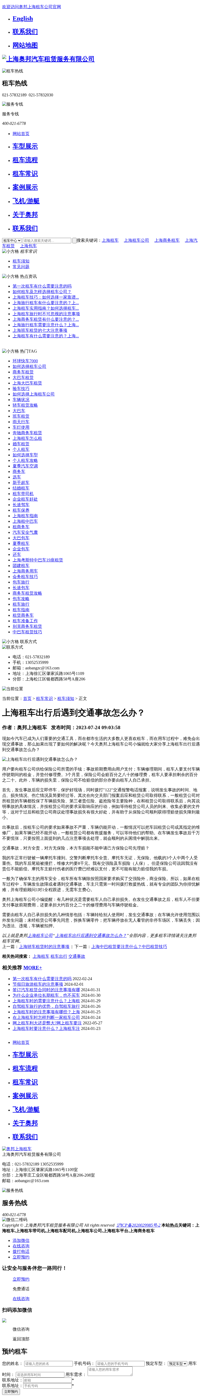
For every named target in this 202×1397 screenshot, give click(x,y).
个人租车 (21, 449)
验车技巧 (21, 388)
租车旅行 (21, 604)
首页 (27, 698)
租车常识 (25, 173)
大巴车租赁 (23, 377)
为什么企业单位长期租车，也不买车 (46, 995)
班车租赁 (21, 416)
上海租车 (110, 240)
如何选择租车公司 (29, 366)
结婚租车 (21, 488)
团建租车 (21, 565)
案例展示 (25, 187)
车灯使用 (21, 427)
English (23, 18)
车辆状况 (21, 399)
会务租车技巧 (25, 576)
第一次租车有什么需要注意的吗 (42, 286)
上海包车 (28, 246)
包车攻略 (21, 598)
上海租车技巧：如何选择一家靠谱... (46, 297)
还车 (17, 554)
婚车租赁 (21, 444)
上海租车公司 (136, 240)
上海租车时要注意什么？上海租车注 (46, 1028)
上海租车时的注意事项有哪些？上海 (46, 1012)
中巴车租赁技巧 (27, 632)
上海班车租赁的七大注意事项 (40, 330)
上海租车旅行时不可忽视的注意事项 (46, 314)
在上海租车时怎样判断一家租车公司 (46, 1017)
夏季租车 (21, 543)
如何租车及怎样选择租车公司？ (42, 291)
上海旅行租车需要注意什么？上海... (46, 325)
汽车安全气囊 (25, 532)
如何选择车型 (25, 455)
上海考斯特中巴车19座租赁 (38, 560)
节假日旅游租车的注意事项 (38, 984)
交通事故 (76, 956)
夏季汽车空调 (25, 466)
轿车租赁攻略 (25, 405)
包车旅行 (21, 582)
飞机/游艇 (26, 201)
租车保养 (21, 510)
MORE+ (32, 967)
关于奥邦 (25, 214)
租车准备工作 (25, 621)
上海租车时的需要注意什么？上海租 (46, 1001)
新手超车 (21, 482)
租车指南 (21, 610)
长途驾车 (21, 504)
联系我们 (25, 31)
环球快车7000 (25, 361)
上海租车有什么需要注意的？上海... (46, 336)
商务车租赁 (23, 372)
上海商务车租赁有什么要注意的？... (46, 319)
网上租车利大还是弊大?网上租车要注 (47, 1023)
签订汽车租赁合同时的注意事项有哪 (46, 990)
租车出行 (58, 956)
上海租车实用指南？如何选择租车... (46, 308)
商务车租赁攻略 (27, 593)
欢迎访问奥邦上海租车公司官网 (31, 6)
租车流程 (25, 159)
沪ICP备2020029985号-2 (138, 1225)
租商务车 (21, 527)
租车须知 (21, 261)
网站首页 (21, 133)
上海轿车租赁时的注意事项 (44, 946)
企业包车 (21, 549)
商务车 (19, 471)
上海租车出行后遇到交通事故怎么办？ (91, 935)
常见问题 (21, 266)
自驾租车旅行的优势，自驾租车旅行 (46, 1006)
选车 (17, 477)
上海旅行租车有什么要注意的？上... (46, 302)
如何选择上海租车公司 (34, 394)
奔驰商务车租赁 (27, 433)
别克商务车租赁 (27, 626)
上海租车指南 (25, 516)
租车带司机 (23, 493)
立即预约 (11, 1392)
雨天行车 (21, 421)
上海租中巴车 (25, 521)
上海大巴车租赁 (27, 383)
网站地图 (25, 45)
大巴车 (19, 410)
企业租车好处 (25, 499)
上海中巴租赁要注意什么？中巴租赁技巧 (129, 946)
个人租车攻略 (25, 460)
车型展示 (25, 146)
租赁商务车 (23, 615)
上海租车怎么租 (27, 438)
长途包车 (21, 587)
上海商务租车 (167, 240)
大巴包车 (21, 538)
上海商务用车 (25, 571)
